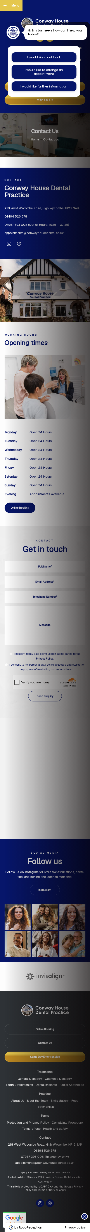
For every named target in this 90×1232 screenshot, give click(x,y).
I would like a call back (44, 57)
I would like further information (44, 86)
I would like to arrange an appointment (44, 72)
